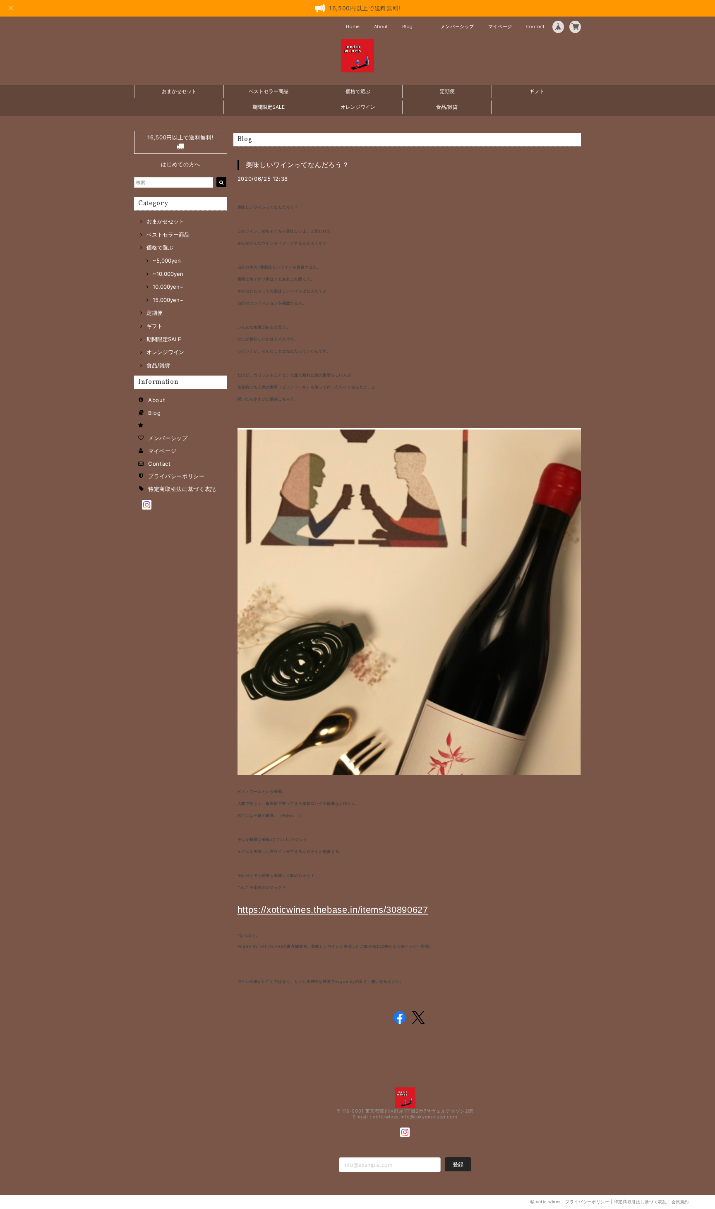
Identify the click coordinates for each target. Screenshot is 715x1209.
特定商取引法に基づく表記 (182, 489)
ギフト (536, 91)
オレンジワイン (358, 107)
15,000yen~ (168, 300)
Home (353, 26)
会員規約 (680, 1201)
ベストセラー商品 (268, 91)
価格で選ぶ (358, 91)
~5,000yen (167, 260)
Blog (407, 26)
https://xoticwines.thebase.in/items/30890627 (333, 910)
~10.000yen (168, 274)
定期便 (447, 91)
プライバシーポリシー (176, 476)
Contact (535, 26)
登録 (458, 1164)
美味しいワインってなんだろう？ (297, 164)
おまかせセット (179, 91)
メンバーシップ (458, 26)
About (381, 26)
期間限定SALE (268, 107)
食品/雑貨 (447, 107)
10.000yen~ (168, 286)
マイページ (500, 26)
